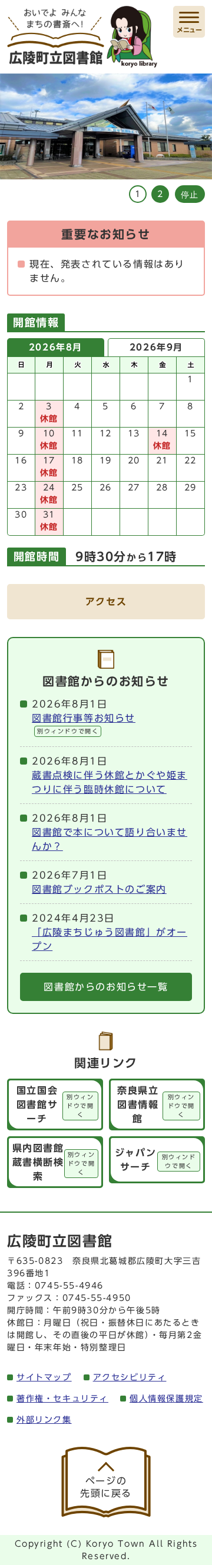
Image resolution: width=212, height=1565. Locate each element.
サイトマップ (44, 1377)
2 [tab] (160, 194)
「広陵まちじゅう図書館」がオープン (109, 939)
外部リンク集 (44, 1420)
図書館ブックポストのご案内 (99, 889)
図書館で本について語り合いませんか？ (109, 839)
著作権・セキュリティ (62, 1398)
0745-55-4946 (69, 1286)
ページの (106, 1487)
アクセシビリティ (130, 1377)
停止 (190, 194)
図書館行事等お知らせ (83, 723)
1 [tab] (137, 194)
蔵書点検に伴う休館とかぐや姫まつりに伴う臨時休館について (109, 782)
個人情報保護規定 (166, 1398)
